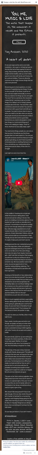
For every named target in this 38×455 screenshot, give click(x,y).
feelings (16, 424)
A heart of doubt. (19, 59)
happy (6, 427)
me (7, 429)
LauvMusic (20, 427)
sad (17, 431)
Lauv (14, 427)
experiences (9, 424)
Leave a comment (25, 431)
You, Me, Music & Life (19, 16)
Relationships (11, 431)
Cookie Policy (6, 447)
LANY (11, 427)
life (31, 427)
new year (16, 429)
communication (27, 422)
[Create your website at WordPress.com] (19, 2)
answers (18, 422)
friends (22, 424)
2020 (13, 422)
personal (22, 429)
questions (29, 429)
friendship (29, 424)
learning (27, 427)
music (28, 420)
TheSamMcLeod (10, 416)
